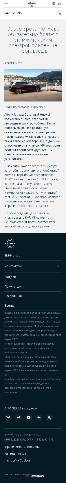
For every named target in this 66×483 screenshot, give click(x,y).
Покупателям (13, 286)
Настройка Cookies (17, 460)
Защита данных (15, 454)
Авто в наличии (53, 3)
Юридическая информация (22, 447)
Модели (10, 277)
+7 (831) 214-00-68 (59, 13)
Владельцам (13, 296)
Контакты (59, 3)
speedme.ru (39, 107)
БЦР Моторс (13, 13)
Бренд (9, 305)
